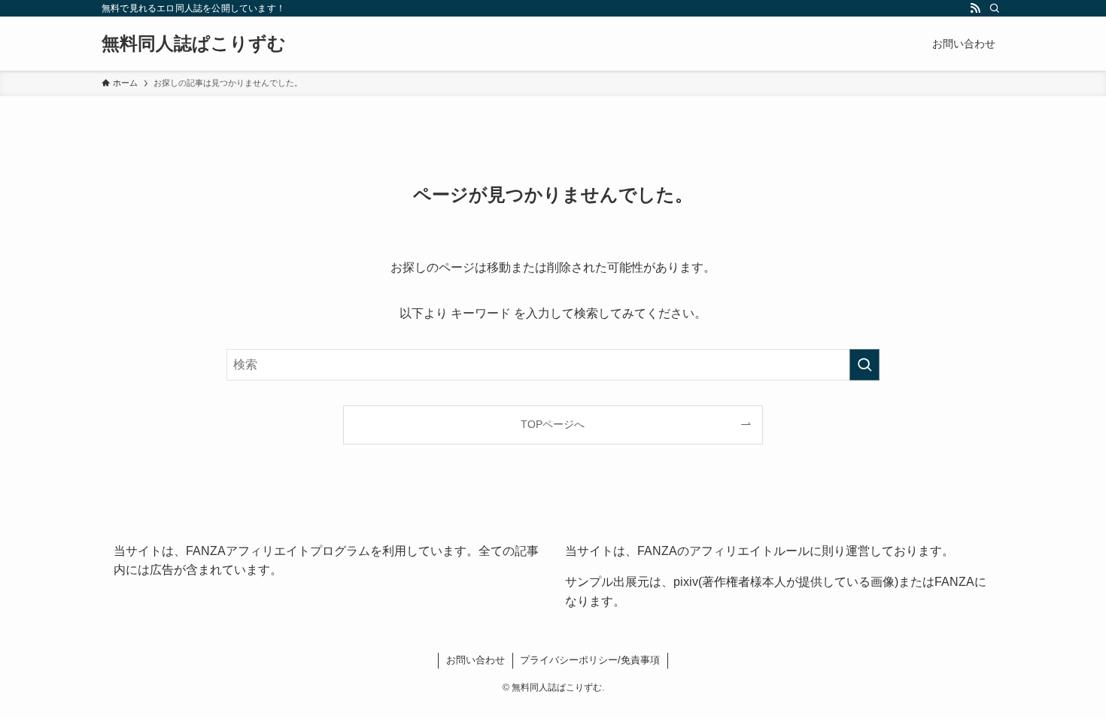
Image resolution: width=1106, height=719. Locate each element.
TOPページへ (553, 424)
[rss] (975, 8)
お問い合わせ (475, 660)
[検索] (994, 8)
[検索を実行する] (864, 365)
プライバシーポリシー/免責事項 (590, 660)
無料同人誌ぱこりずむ (194, 44)
